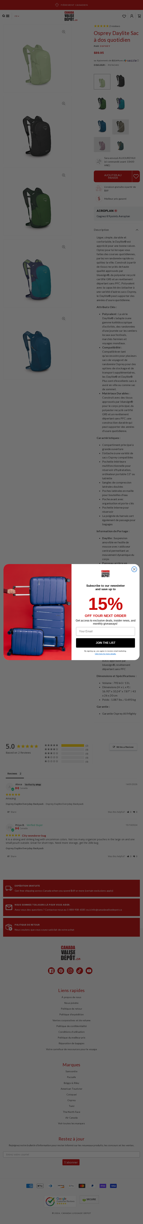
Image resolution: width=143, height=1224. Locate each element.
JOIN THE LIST (105, 642)
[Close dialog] (134, 569)
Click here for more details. (105, 654)
